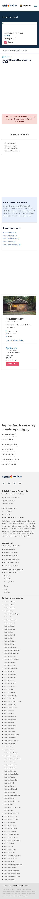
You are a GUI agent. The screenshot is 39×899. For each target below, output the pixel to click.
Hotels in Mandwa (10, 868)
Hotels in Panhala (10, 771)
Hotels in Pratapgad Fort (12, 856)
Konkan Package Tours (11, 555)
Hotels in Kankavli (10, 738)
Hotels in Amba (9, 689)
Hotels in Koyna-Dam (11, 780)
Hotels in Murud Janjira (11, 614)
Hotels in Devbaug (10, 674)
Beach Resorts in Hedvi (9, 437)
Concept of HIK (9, 582)
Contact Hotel (12, 364)
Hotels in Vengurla (10, 686)
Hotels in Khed (9, 723)
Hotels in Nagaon (9, 617)
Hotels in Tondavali (10, 859)
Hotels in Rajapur (9, 698)
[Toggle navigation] (35, 5)
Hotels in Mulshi (9, 783)
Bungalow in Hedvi (7, 449)
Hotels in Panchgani (10, 762)
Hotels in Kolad (9, 711)
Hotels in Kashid (9, 608)
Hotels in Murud (9, 644)
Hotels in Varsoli (9, 623)
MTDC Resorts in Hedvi (9, 454)
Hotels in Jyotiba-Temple (12, 807)
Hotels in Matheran (10, 768)
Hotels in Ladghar (10, 641)
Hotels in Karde (9, 638)
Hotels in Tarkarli (9, 683)
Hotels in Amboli (9, 692)
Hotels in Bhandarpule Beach (13, 865)
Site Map (7, 592)
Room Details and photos (15, 340)
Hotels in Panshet (10, 786)
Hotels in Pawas (9, 822)
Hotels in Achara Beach (12, 874)
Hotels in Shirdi (9, 804)
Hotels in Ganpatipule (11, 659)
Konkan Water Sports (11, 552)
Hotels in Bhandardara (11, 834)
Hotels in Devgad (9, 677)
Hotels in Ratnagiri (10, 695)
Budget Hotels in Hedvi (9, 462)
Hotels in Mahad (9, 732)
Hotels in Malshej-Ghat (11, 801)
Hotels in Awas (9, 862)
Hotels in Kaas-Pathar (11, 774)
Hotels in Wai (8, 846)
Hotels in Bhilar (9, 843)
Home (5, 50)
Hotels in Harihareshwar (12, 650)
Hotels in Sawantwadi (11, 741)
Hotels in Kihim (9, 611)
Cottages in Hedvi (7, 439)
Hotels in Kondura (10, 825)
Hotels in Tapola (9, 777)
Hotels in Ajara (9, 810)
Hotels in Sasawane (10, 831)
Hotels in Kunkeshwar (11, 819)
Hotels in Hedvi (8, 242)
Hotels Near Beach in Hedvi (10, 459)
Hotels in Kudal (9, 750)
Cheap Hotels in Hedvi (9, 464)
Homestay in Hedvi (8, 442)
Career (6, 586)
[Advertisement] (19, 85)
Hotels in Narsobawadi (11, 813)
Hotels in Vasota (9, 852)
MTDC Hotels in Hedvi (8, 452)
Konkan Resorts (9, 549)
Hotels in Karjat (9, 798)
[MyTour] (9, 6)
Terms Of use (6, 514)
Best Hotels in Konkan (11, 563)
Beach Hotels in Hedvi (8, 434)
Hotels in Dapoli (9, 626)
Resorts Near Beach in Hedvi (11, 457)
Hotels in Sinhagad (10, 789)
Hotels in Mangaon (10, 656)
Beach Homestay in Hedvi (18, 50)
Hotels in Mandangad (11, 837)
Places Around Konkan (11, 566)
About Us (7, 576)
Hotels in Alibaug (9, 602)
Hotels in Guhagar (10, 146)
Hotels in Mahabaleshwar (12, 759)
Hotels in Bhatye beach (12, 877)
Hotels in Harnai (9, 635)
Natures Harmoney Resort (13, 33)
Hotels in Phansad (10, 717)
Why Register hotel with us (10, 498)
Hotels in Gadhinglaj (10, 816)
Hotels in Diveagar (10, 647)
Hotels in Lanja (9, 747)
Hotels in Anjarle (9, 629)
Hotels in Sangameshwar (12, 701)
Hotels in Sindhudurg (11, 753)
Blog (5, 589)
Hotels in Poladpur (10, 726)
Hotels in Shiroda (9, 744)
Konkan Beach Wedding (12, 559)
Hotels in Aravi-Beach (11, 735)
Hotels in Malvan (9, 680)
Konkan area (24, 523)
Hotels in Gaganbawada (12, 756)
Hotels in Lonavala (10, 765)
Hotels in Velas (9, 729)
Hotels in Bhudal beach (11, 151)
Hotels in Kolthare (10, 720)
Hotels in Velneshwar (11, 148)
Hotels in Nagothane (11, 707)
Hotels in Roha (9, 714)
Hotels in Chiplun (9, 143)
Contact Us (8, 579)
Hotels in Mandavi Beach (12, 840)
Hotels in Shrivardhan (11, 653)
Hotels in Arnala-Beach (12, 795)
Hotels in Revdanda (10, 620)
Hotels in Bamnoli (10, 849)
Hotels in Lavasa (9, 792)
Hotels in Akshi (9, 605)
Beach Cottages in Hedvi (9, 444)
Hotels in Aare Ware (10, 828)
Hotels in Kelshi (9, 632)
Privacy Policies (7, 511)
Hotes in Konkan (25, 885)
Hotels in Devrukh (10, 704)
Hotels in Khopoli (9, 880)
